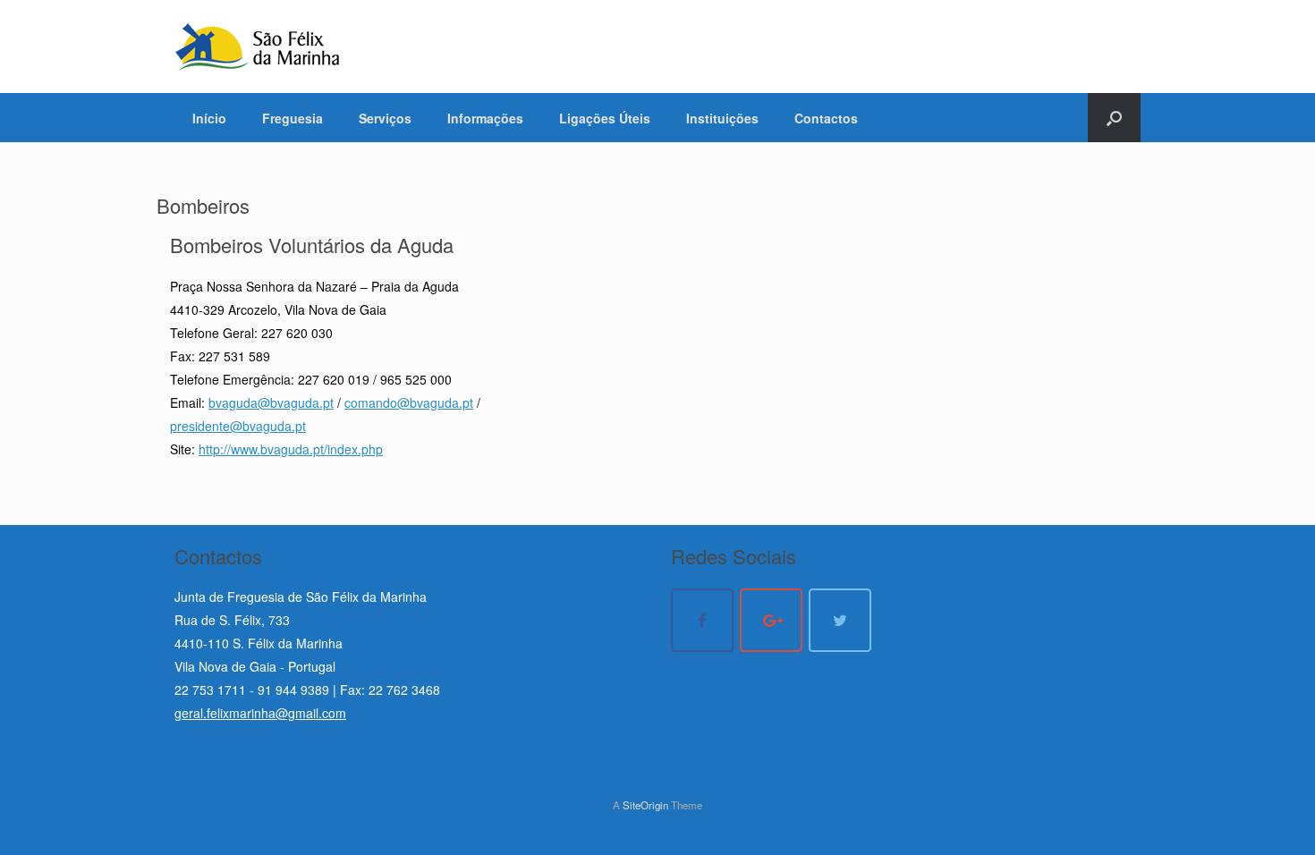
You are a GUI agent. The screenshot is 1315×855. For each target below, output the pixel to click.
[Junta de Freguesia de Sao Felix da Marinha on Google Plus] (771, 620)
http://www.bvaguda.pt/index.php (291, 449)
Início (209, 118)
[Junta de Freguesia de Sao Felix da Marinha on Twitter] (840, 620)
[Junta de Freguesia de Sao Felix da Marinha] (257, 46)
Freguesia (292, 118)
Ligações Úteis (604, 118)
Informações (485, 118)
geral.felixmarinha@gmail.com (260, 713)
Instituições (722, 118)
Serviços (385, 118)
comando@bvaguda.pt (408, 402)
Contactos (826, 118)
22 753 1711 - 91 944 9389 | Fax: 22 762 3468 (307, 689)
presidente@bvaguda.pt (238, 426)
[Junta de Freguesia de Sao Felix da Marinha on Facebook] (702, 620)
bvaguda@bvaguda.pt (271, 402)
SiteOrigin (645, 805)
